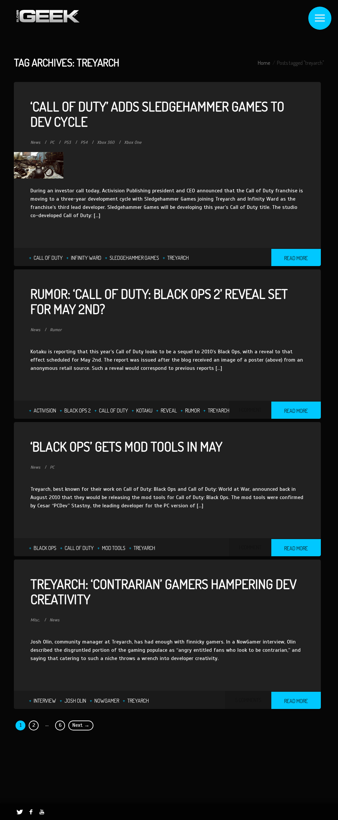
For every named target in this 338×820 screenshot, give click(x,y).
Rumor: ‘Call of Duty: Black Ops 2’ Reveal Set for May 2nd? (159, 301)
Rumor (56, 329)
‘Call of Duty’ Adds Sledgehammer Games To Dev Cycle (157, 114)
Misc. (35, 620)
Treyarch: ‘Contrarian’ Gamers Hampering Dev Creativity (163, 591)
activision (45, 410)
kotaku (144, 410)
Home (264, 62)
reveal (169, 410)
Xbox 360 (106, 142)
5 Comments (248, 700)
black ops (45, 548)
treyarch (178, 257)
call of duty (48, 257)
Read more (296, 258)
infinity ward (86, 257)
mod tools (113, 548)
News (35, 142)
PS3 (67, 142)
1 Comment (250, 410)
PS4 (84, 142)
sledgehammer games (134, 257)
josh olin (75, 700)
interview (45, 700)
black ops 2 (77, 410)
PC (52, 142)
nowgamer (106, 700)
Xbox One (133, 142)
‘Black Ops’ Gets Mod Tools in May (126, 446)
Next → (80, 725)
